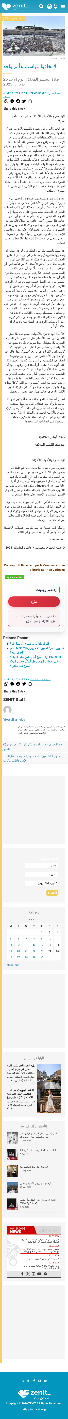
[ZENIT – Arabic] (19, 6)
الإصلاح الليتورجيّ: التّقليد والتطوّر (35, 1183)
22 (34, 951)
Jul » (16, 964)
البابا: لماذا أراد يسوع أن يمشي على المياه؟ (35, 657)
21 (26, 951)
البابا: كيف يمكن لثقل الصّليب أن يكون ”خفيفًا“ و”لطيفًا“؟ (38, 1202)
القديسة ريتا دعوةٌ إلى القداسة (34, 1166)
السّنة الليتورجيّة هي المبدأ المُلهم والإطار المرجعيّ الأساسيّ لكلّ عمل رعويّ (20, 1094)
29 (34, 957)
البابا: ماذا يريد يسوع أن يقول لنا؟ (29, 643)
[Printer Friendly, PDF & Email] (14, 577)
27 (18, 957)
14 (26, 945)
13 (18, 945)
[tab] (20, 1230)
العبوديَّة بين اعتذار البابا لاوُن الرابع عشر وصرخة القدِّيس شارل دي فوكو (38, 1135)
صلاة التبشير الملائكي (13, 18)
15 (34, 945)
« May (10, 964)
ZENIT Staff (38, 93)
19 (10, 951)
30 (41, 957)
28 (26, 957)
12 (10, 945)
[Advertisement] (34, 810)
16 (41, 945)
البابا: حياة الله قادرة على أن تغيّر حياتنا (38, 1150)
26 (10, 957)
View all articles (14, 719)
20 (18, 951)
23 (41, 951)
